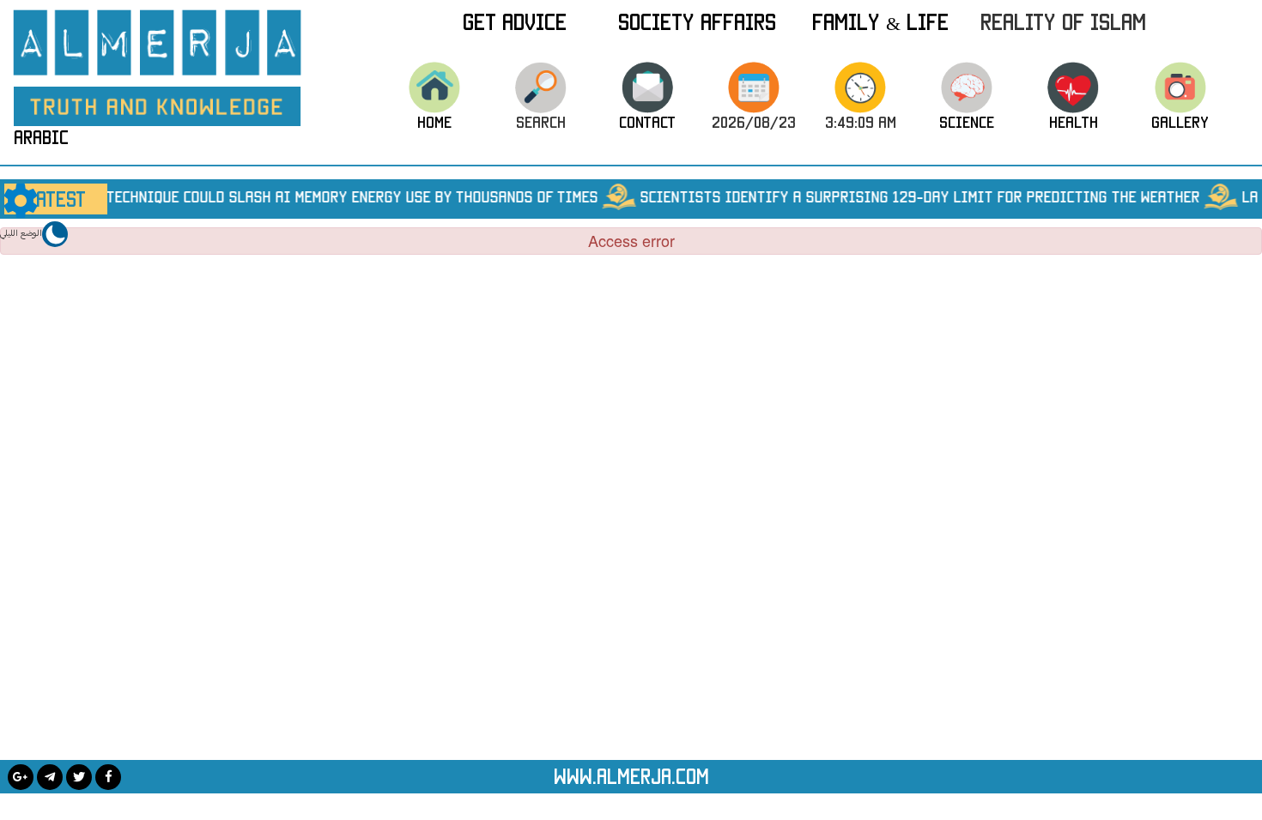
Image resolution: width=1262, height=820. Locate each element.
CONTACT (647, 122)
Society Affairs (697, 21)
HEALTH (1073, 122)
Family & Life (880, 21)
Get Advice (515, 21)
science (966, 122)
